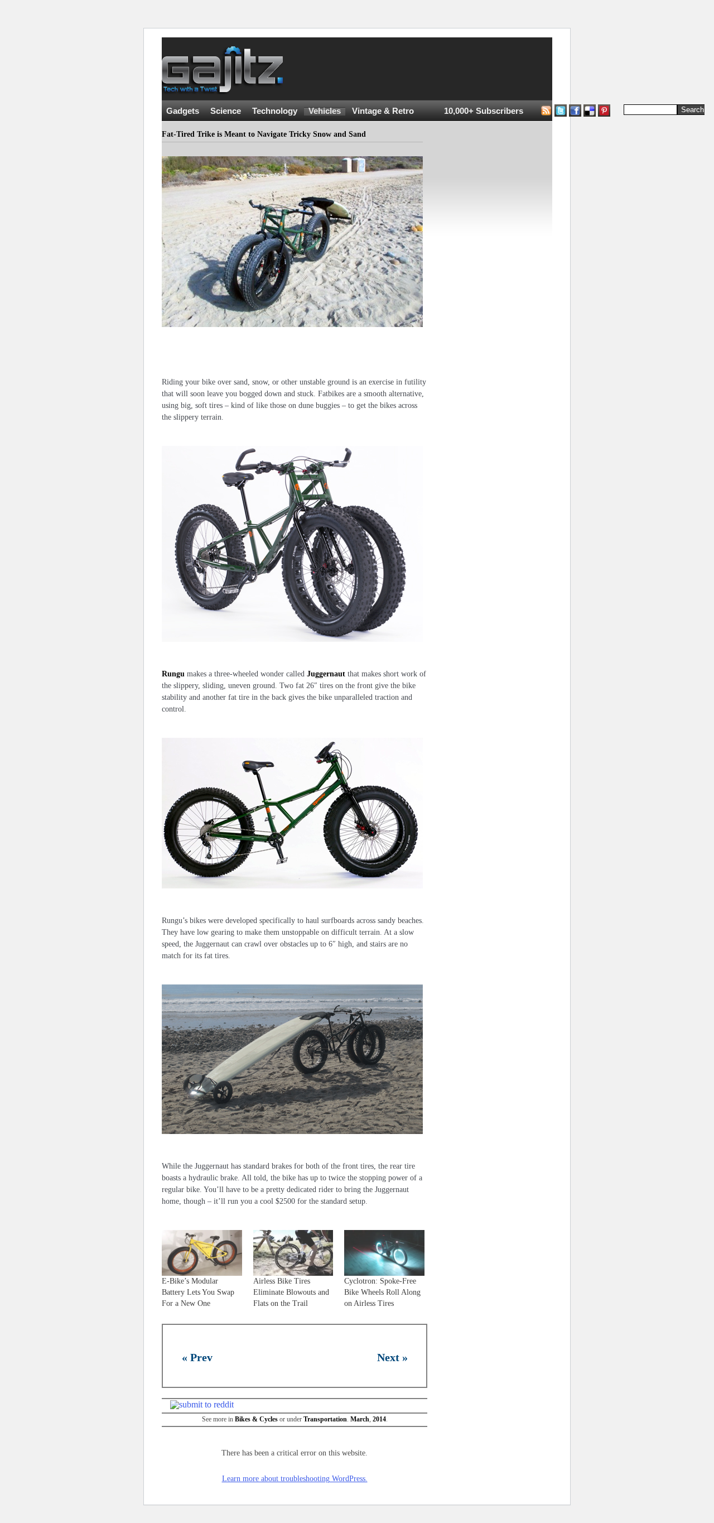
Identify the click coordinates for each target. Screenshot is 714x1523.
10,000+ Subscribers (483, 111)
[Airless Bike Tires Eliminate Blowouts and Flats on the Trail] (293, 1253)
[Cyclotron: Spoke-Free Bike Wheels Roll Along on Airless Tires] (384, 1253)
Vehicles (324, 111)
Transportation (325, 1419)
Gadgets (182, 111)
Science (225, 111)
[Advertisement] (502, 69)
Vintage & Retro (383, 111)
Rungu (173, 674)
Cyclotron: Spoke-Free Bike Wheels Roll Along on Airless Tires (382, 1292)
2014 (379, 1419)
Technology (274, 111)
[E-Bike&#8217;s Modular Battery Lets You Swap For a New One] (202, 1253)
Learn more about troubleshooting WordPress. (295, 1478)
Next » (392, 1357)
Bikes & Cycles (256, 1419)
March (359, 1419)
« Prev (197, 1357)
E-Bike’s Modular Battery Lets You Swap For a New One (198, 1292)
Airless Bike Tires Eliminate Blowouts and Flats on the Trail (291, 1292)
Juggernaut (326, 674)
